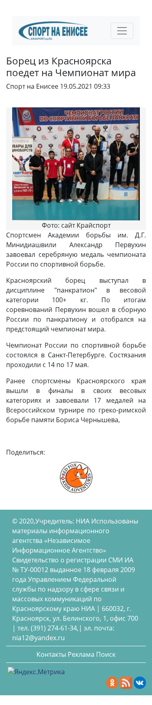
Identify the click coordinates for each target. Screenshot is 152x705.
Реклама (81, 654)
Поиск (106, 654)
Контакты (51, 654)
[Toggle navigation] (122, 31)
